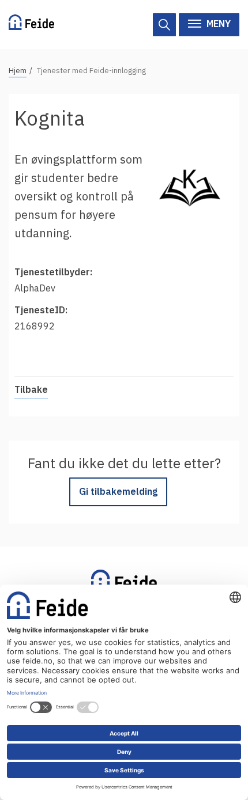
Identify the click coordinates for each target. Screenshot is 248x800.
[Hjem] (31, 24)
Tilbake (31, 389)
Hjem (18, 70)
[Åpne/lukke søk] (164, 24)
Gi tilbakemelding (118, 491)
